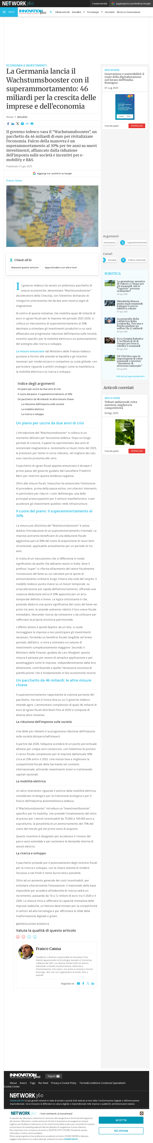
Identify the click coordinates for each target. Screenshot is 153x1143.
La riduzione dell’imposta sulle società (42, 404)
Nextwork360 (17, 1100)
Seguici (52, 1076)
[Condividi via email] (22, 124)
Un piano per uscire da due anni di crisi (39, 389)
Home (9, 116)
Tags (32, 1083)
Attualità (22, 116)
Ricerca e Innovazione (128, 12)
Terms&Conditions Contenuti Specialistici (102, 1083)
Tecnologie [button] (93, 12)
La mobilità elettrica (32, 409)
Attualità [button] (76, 12)
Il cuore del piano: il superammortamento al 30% (45, 394)
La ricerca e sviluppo (32, 414)
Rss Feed (43, 1083)
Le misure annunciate (30, 351)
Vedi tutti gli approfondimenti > (130, 376)
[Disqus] (52, 1032)
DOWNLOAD (137, 126)
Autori (23, 1083)
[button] (9, 12)
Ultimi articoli (62, 12)
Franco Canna (14, 180)
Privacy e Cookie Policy (63, 1083)
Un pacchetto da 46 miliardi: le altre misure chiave (46, 399)
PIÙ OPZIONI (121, 1131)
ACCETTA (121, 1120)
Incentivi (109, 12)
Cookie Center (12, 1086)
